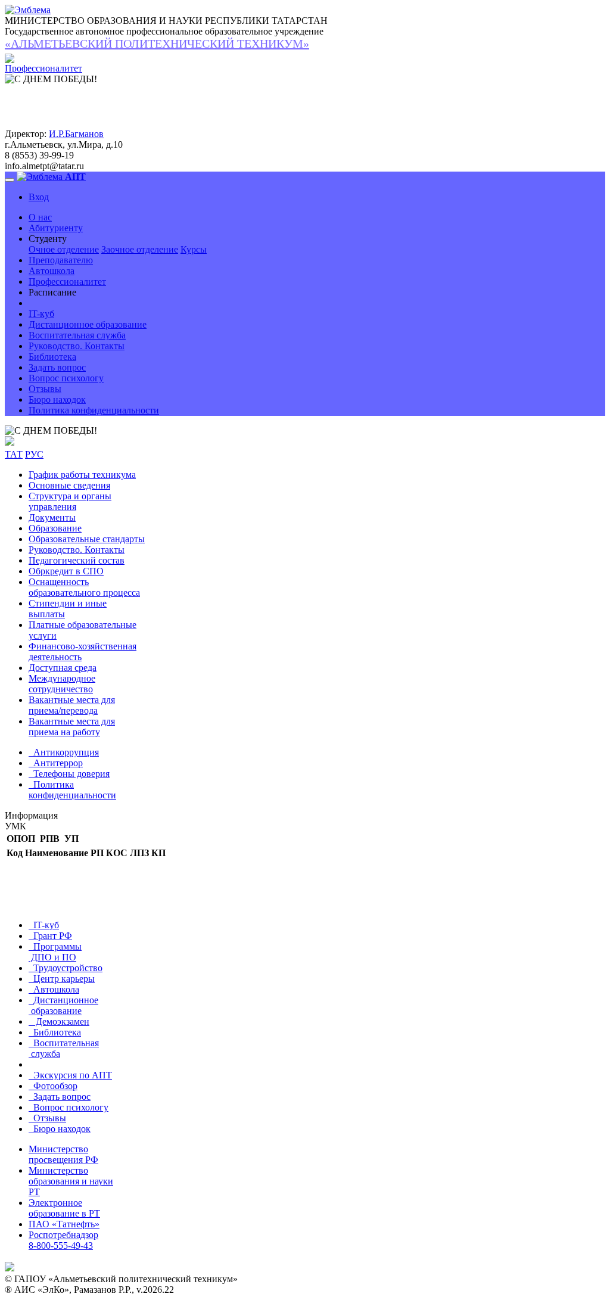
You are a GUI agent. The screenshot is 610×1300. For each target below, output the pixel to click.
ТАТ (14, 454)
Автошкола (51, 271)
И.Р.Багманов (76, 134)
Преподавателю (61, 260)
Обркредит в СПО (66, 571)
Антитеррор (56, 763)
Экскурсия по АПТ (70, 1075)
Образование (55, 528)
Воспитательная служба (77, 335)
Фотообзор (53, 1086)
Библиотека (52, 357)
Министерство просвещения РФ (63, 1154)
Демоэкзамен (59, 1021)
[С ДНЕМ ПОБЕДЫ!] (51, 430)
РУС (34, 454)
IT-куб (41, 314)
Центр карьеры (62, 979)
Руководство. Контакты (77, 346)
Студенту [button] (48, 239)
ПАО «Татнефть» (64, 1224)
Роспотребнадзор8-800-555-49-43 (63, 1240)
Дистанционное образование (88, 324)
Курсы (193, 249)
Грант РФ (50, 936)
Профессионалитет (67, 281)
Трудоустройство (65, 968)
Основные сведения (69, 485)
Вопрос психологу (66, 378)
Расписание (52, 292)
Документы (52, 517)
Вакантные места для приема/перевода (72, 705)
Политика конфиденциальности (94, 410)
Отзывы (45, 389)
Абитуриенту (56, 228)
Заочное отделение (139, 249)
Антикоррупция (64, 752)
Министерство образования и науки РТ (71, 1181)
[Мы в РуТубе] (9, 442)
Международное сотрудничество (62, 683)
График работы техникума (82, 474)
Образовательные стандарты (87, 539)
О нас (40, 217)
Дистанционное (63, 1005)
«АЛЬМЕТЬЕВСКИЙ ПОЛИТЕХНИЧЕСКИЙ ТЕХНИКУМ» (157, 43)
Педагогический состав (77, 560)
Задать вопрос (57, 367)
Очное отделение (64, 249)
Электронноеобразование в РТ (64, 1208)
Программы (55, 951)
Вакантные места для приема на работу (72, 726)
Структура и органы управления (70, 501)
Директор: (25, 134)
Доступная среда (63, 668)
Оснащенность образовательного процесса (84, 587)
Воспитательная (64, 1048)
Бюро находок (57, 399)
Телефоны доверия (69, 774)
